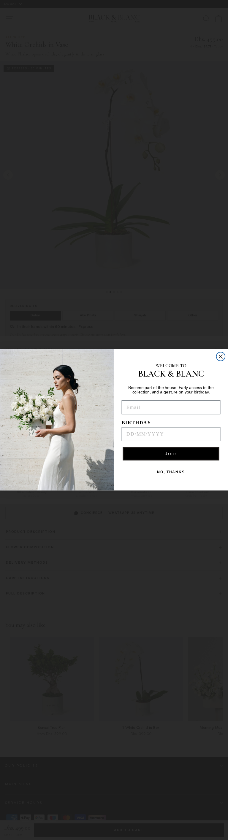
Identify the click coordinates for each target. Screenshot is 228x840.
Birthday (136, 422)
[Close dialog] (220, 356)
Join (171, 454)
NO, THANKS (171, 472)
